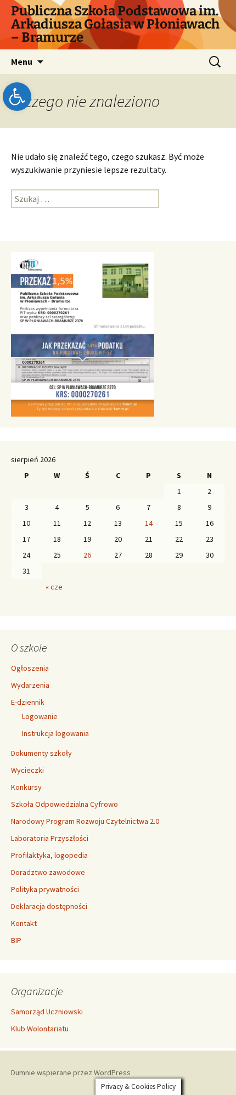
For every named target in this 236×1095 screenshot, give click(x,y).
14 (149, 523)
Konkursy (26, 787)
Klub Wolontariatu (40, 1029)
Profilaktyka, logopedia (49, 855)
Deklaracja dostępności (49, 906)
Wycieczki (27, 770)
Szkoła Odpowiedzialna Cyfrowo (64, 804)
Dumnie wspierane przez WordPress (71, 1072)
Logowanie (40, 716)
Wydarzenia (30, 685)
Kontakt (24, 923)
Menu (21, 61)
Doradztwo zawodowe (48, 872)
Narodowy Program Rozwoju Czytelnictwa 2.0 (85, 821)
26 (87, 555)
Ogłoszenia (30, 668)
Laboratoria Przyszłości (49, 838)
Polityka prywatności (45, 889)
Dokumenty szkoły (41, 753)
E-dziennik (27, 702)
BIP (16, 940)
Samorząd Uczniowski (47, 1012)
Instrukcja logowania (55, 733)
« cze (54, 587)
